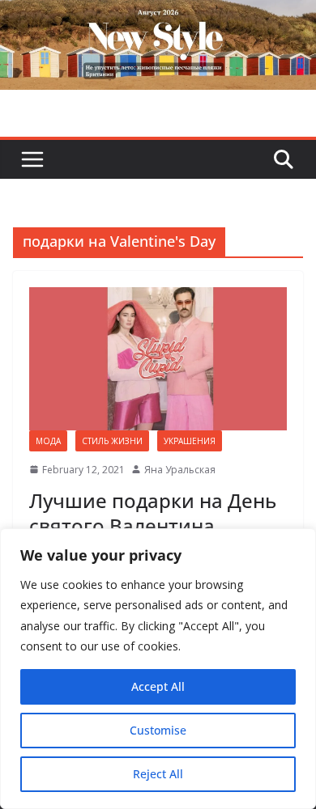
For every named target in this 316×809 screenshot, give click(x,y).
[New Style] (158, 17)
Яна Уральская (180, 470)
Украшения (190, 441)
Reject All (158, 773)
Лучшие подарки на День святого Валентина (152, 513)
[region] (158, 668)
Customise (158, 730)
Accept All (158, 686)
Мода (48, 441)
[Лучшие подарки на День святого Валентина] (158, 358)
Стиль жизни (112, 441)
